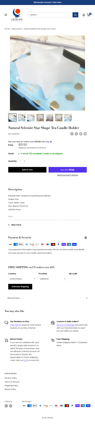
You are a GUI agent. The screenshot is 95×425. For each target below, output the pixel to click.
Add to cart (27, 169)
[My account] (84, 15)
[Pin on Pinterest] (76, 133)
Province (43, 273)
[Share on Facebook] (72, 133)
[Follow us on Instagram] (10, 406)
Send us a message (65, 325)
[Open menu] (6, 15)
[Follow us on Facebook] (6, 406)
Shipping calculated (26, 147)
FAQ (25, 360)
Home (7, 29)
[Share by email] (85, 133)
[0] (88, 14)
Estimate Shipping (20, 286)
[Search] (75, 14)
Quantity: (12, 161)
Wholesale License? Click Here (47, 2)
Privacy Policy (11, 378)
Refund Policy (14, 298)
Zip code (73, 273)
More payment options (67, 175)
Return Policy (10, 389)
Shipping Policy (11, 385)
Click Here (14, 325)
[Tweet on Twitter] (80, 133)
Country (12, 273)
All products (17, 29)
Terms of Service (12, 382)
